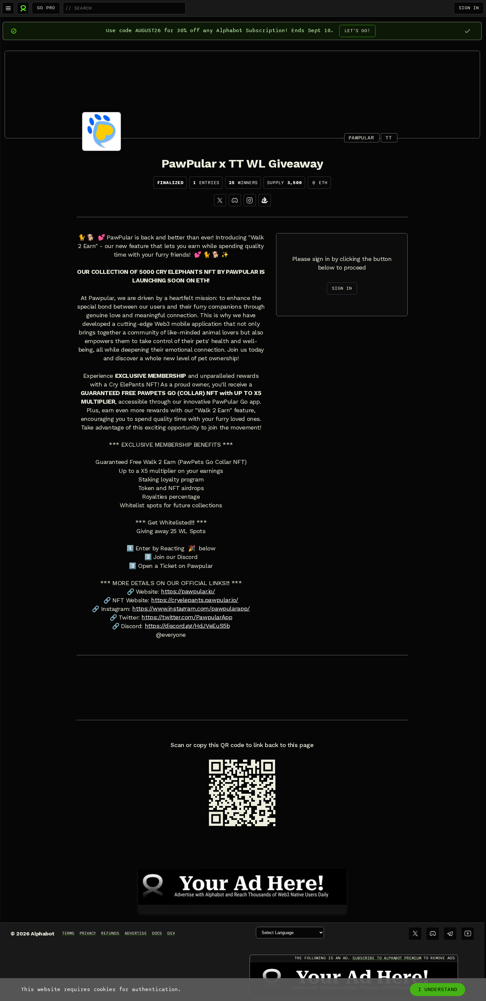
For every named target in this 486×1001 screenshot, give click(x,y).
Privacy (88, 933)
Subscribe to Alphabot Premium (386, 958)
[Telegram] (450, 933)
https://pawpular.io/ (188, 591)
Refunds (110, 933)
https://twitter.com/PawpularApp (187, 617)
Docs (157, 933)
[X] (220, 200)
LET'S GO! (357, 30)
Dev (171, 933)
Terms (68, 933)
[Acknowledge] (467, 31)
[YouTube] (468, 933)
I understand (437, 989)
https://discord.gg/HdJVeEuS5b (187, 626)
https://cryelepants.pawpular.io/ (194, 600)
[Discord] (235, 200)
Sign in (469, 8)
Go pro (46, 8)
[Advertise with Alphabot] (242, 885)
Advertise (136, 933)
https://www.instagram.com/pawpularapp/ (191, 609)
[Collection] (265, 200)
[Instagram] (250, 200)
